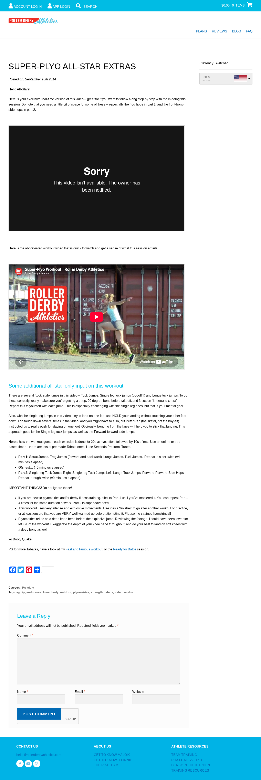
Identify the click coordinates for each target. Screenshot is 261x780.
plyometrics (81, 592)
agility (20, 592)
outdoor (65, 592)
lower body (51, 592)
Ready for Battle (124, 549)
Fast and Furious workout (84, 549)
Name (22, 691)
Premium (28, 587)
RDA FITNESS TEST (186, 760)
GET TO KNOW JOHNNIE (113, 760)
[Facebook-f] (20, 763)
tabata (108, 592)
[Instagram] (36, 763)
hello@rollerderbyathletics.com (38, 755)
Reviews (219, 31)
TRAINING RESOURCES (190, 770)
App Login (61, 6)
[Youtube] (28, 763)
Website (138, 691)
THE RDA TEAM (106, 765)
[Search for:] (107, 6)
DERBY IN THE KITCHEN (190, 765)
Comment (25, 635)
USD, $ (206, 77)
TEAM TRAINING (184, 755)
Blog (236, 31)
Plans (201, 31)
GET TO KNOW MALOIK (112, 755)
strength (97, 592)
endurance (34, 592)
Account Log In (27, 6)
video (119, 592)
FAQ (249, 31)
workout (130, 592)
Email (80, 691)
